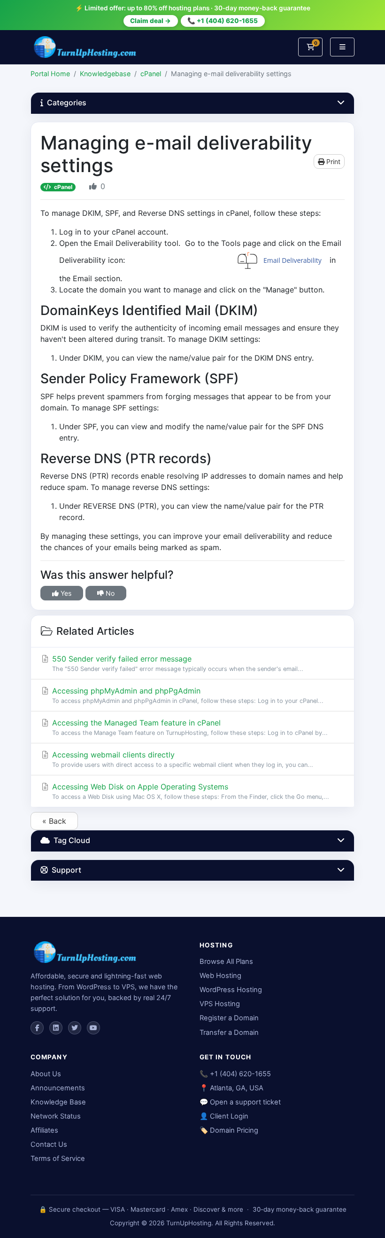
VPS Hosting (220, 1004)
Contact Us (49, 1144)
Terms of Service (58, 1158)
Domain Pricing (234, 1130)
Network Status (56, 1116)
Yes (65, 593)
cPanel (150, 74)
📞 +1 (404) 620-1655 (222, 20)
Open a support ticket (245, 1102)
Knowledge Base (58, 1102)
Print (332, 162)
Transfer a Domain (229, 1032)
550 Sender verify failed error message (176, 663)
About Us (46, 1074)
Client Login (229, 1116)
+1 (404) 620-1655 (240, 1074)
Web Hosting (220, 975)
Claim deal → (150, 20)
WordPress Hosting (231, 990)
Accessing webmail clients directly (181, 759)
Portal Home (50, 74)
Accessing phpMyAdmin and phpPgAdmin (186, 695)
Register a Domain (229, 1018)
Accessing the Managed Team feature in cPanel (189, 727)
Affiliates (44, 1130)
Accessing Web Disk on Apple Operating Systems (189, 791)
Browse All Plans (226, 961)
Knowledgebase (105, 74)
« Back (54, 821)
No (109, 593)
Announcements (58, 1088)
